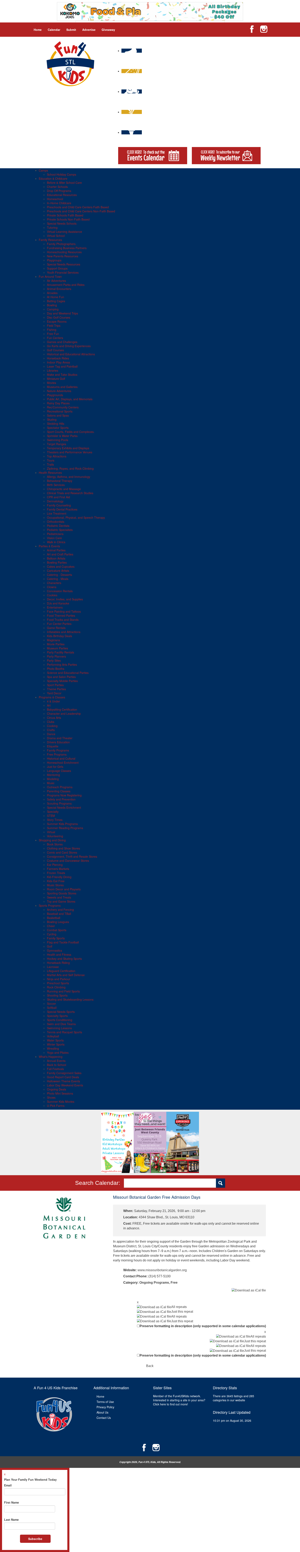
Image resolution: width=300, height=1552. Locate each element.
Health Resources (50, 473)
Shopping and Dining (52, 840)
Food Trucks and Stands (63, 620)
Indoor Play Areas (58, 362)
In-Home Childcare (59, 203)
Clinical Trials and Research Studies (70, 493)
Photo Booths (55, 669)
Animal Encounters (59, 289)
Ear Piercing (55, 865)
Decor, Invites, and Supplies (65, 599)
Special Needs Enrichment (64, 807)
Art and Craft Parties (60, 554)
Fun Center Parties (59, 624)
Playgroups (54, 260)
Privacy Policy (105, 1407)
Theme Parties (56, 689)
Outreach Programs (59, 787)
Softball (52, 1008)
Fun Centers (55, 338)
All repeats (179, 1307)
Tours (50, 460)
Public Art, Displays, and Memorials (69, 399)
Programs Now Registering (64, 795)
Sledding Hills (55, 423)
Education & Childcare (53, 178)
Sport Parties (55, 685)
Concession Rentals (60, 591)
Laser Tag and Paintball (62, 366)
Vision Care (54, 538)
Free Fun (53, 334)
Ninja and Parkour (58, 979)
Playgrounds (55, 395)
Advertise (89, 30)
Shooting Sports (57, 995)
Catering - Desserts (59, 575)
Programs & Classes (52, 697)
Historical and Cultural (61, 758)
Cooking (52, 726)
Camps (43, 170)
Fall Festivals (55, 1069)
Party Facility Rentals (60, 652)
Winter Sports (55, 1044)
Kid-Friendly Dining (59, 877)
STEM (51, 816)
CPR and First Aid (58, 497)
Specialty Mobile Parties (62, 681)
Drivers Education (58, 742)
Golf (49, 946)
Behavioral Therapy (59, 481)
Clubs (50, 722)
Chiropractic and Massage (64, 489)
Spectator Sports (58, 428)
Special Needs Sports (61, 1012)
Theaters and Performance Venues (69, 452)
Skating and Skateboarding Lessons (70, 999)
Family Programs (58, 750)
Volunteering (55, 836)
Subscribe (35, 1539)
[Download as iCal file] (249, 1290)
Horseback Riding (58, 963)
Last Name (11, 1519)
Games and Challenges (62, 342)
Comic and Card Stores (62, 852)
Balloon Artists (56, 558)
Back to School (56, 1065)
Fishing (51, 330)
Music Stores (55, 885)
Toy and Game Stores (61, 901)
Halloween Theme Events (63, 1081)
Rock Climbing (56, 987)
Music (50, 783)
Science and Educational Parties (68, 673)
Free (174, 1282)
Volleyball (53, 1036)
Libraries (52, 370)
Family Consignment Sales (64, 1073)
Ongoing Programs (154, 1282)
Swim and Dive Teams (61, 1024)
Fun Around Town (50, 276)
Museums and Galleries (62, 387)
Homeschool (55, 199)
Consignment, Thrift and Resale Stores (72, 856)
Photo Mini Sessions (60, 1093)
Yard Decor (54, 693)
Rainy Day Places (58, 403)
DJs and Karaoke (58, 603)
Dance (51, 734)
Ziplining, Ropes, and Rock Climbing (70, 468)
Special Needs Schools (62, 223)
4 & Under (53, 701)
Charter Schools (57, 187)
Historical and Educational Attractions (71, 354)
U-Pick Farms (55, 1106)
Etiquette (52, 746)
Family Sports (56, 938)
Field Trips (53, 325)
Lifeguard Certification (61, 971)
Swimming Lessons (59, 1028)
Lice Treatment (56, 513)
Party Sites (54, 660)
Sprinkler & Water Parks (62, 436)
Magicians (53, 640)
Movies (51, 383)
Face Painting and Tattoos (64, 611)
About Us (102, 1412)
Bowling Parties (57, 562)
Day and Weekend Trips (62, 313)
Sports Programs (50, 905)
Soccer (51, 1003)
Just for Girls (55, 767)
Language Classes (59, 771)
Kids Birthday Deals (59, 636)
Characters (54, 583)
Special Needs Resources (63, 264)
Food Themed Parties (61, 615)
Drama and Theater (59, 738)
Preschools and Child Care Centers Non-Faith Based (81, 211)
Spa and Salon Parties (61, 677)
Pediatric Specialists (60, 530)
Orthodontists (55, 522)
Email (8, 1485)
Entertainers (55, 607)
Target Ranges (56, 444)
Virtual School (56, 236)
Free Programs (57, 754)
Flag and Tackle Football (63, 942)
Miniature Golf (56, 379)
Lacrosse (53, 967)
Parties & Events (49, 546)
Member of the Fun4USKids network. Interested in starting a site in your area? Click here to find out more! (179, 1400)
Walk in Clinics (56, 542)
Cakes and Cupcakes (60, 566)
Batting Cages (56, 301)
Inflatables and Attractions (63, 632)
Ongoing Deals (56, 1089)
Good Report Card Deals (63, 1077)
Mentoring (53, 775)
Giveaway (108, 30)
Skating (52, 419)
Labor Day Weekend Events (65, 1085)
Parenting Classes (58, 791)
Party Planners (56, 656)
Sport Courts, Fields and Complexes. (70, 432)
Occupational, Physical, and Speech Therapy (76, 517)
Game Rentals (56, 628)
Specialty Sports (57, 1016)
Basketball (53, 918)
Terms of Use (105, 1402)
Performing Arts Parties (62, 664)
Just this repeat (182, 1311)
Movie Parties (55, 644)
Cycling (51, 934)
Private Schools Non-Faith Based (68, 219)
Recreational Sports (59, 411)
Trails (50, 464)
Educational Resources (62, 195)
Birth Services (56, 485)
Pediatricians (55, 534)
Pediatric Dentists (58, 526)
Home (38, 30)
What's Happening (50, 1057)
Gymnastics (54, 950)
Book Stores (55, 844)
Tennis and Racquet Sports (64, 1032)
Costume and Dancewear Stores (68, 861)
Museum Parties (57, 648)
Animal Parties (56, 550)
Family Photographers (61, 244)
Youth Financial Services (63, 272)
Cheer (51, 926)
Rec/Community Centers (63, 407)
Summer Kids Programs (62, 824)
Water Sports (55, 1040)
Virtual (51, 832)
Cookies (52, 595)
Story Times (54, 820)
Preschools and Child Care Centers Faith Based (78, 207)
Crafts (51, 730)
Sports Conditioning (59, 1020)
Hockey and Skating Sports (64, 959)
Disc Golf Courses (58, 317)
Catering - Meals (57, 579)
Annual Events (56, 1061)
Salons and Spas (58, 415)
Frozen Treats (56, 873)
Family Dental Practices (62, 509)
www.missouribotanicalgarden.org (162, 1270)
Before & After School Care (64, 183)
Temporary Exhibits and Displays (68, 448)
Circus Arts (54, 718)
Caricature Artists (58, 571)
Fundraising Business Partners (67, 248)
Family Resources (50, 240)
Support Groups (57, 268)
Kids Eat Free (55, 881)
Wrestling (53, 1048)
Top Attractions (56, 456)
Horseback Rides (58, 358)
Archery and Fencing (60, 910)
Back (149, 1366)
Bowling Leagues (58, 922)
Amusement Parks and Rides (65, 285)
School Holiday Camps (61, 174)
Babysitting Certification (62, 709)
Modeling (53, 779)
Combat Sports (56, 930)
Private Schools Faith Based (65, 215)
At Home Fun (55, 297)
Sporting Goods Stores (61, 893)
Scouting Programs (59, 803)
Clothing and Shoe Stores (63, 848)
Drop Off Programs (59, 191)
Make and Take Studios (62, 374)
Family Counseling (59, 505)
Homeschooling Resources (64, 252)
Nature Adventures (59, 391)
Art (49, 705)
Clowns (51, 587)
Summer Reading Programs (65, 828)
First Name (11, 1502)
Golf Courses (55, 350)
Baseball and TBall (59, 914)
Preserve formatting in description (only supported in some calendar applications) (203, 1326)
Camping (53, 309)
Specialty (53, 811)
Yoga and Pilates (58, 1052)
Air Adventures (56, 281)
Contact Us (104, 1418)
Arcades (52, 293)
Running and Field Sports (63, 991)
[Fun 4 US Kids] (70, 63)
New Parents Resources (62, 256)
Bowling (52, 305)
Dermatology (55, 501)
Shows (51, 1097)
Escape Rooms (57, 321)
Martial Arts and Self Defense (66, 975)
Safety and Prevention (61, 799)
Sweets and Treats (59, 897)
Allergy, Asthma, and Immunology (68, 477)
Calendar (54, 30)
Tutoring (52, 227)
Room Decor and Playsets (64, 889)
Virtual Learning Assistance (64, 232)
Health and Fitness (59, 954)
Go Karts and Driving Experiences (69, 346)
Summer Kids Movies (60, 1101)
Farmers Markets (58, 869)
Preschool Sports (58, 983)
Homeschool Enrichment (63, 762)
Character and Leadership (64, 713)
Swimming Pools (57, 440)
